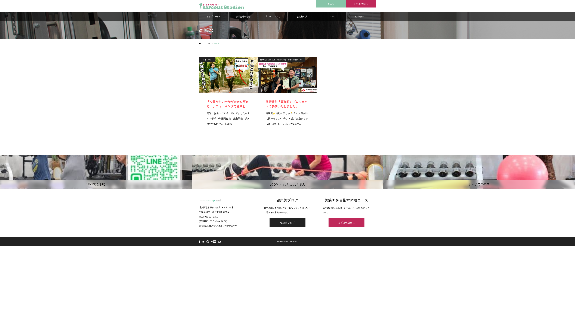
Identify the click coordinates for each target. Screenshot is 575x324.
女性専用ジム (361, 16)
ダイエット (207, 60)
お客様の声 (302, 16)
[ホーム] (200, 43)
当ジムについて (272, 16)
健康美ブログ (287, 222)
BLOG (331, 4)
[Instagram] (207, 241)
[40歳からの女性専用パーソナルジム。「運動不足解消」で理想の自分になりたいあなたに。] (221, 6)
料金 (332, 16)
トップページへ (213, 16)
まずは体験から (361, 4)
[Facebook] (199, 241)
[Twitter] (203, 241)
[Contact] (219, 241)
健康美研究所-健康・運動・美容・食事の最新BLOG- (281, 60)
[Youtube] (213, 241)
